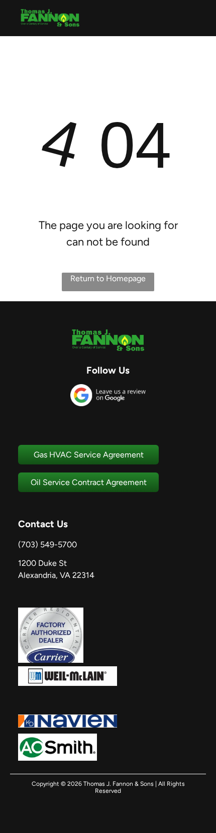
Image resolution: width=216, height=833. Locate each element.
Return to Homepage (108, 278)
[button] (191, 18)
